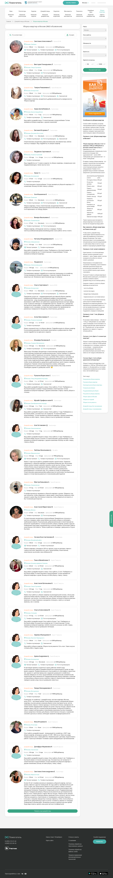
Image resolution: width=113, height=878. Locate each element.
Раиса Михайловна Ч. (42, 560)
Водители (56, 11)
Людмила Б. (37, 262)
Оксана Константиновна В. (43, 537)
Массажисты (68, 11)
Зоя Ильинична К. (41, 194)
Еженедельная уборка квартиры (92, 385)
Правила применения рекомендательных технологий (75, 857)
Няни (10, 11)
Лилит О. (36, 173)
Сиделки (33, 11)
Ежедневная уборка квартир (91, 379)
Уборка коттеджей (88, 399)
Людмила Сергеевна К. (41, 152)
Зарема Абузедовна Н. (43, 635)
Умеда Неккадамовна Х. (42, 688)
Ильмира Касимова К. (40, 340)
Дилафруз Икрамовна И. (43, 747)
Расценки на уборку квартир (91, 393)
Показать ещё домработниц (42, 811)
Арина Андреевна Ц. (42, 656)
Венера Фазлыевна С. (41, 217)
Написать (99, 841)
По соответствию (17, 35)
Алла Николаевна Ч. (40, 317)
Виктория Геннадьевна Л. (42, 64)
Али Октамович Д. (40, 425)
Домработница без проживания (92, 406)
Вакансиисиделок (33, 15)
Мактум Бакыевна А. (42, 482)
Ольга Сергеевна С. (40, 285)
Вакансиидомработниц (45, 15)
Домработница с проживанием (92, 409)
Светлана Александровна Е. (43, 771)
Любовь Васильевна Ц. (41, 450)
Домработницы (45, 11)
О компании (72, 840)
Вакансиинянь (11, 15)
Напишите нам (111, 519)
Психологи (79, 11)
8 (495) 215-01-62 (10, 841)
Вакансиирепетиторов (22, 15)
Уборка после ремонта (89, 402)
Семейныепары (91, 11)
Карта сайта (49, 840)
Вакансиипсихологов (79, 15)
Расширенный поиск (95, 70)
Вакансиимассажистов (68, 15)
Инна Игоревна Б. (41, 722)
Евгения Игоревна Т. (40, 130)
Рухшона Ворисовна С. (41, 375)
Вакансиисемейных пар (91, 15)
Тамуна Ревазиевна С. (42, 87)
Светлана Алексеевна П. (42, 41)
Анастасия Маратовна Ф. (44, 507)
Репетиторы (22, 11)
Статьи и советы (74, 837)
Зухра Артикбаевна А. (41, 109)
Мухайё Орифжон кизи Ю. (42, 400)
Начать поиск (71, 3)
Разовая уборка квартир (90, 382)
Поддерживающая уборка (90, 391)
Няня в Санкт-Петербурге (54, 837)
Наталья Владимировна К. (43, 239)
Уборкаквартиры (102, 11)
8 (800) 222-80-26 (10, 843)
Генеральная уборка (89, 388)
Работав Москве (102, 15)
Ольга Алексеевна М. (42, 610)
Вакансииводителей (56, 15)
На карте (71, 35)
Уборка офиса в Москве (90, 396)
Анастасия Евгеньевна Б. (43, 583)
